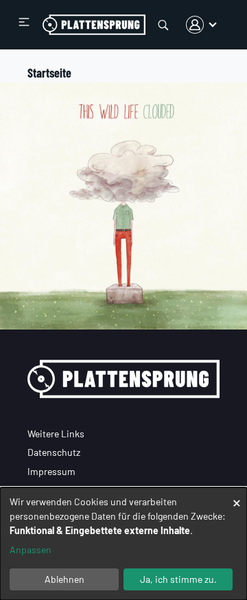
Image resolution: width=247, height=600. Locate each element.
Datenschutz (53, 452)
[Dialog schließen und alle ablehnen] (236, 496)
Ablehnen (64, 579)
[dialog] (123, 543)
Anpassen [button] (30, 549)
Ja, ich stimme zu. (178, 579)
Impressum (51, 471)
